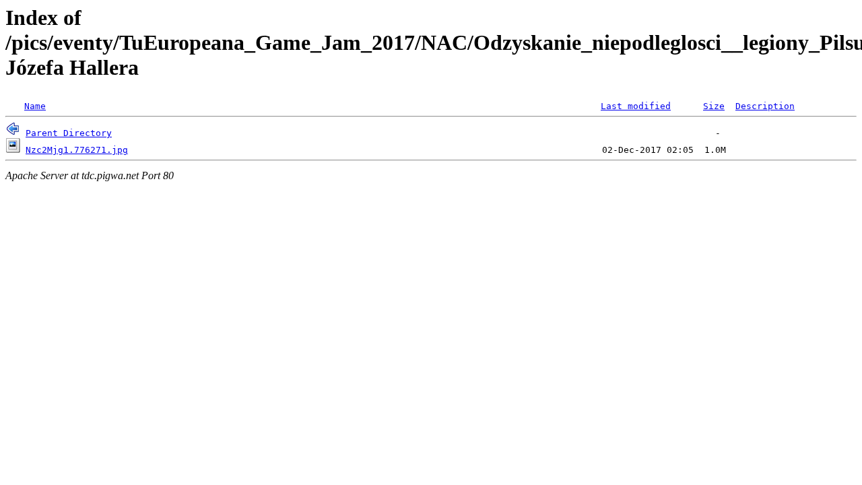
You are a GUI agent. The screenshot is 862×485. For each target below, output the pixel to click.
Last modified (636, 106)
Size (714, 106)
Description (765, 106)
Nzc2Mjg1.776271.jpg (77, 150)
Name (35, 106)
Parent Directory (69, 133)
